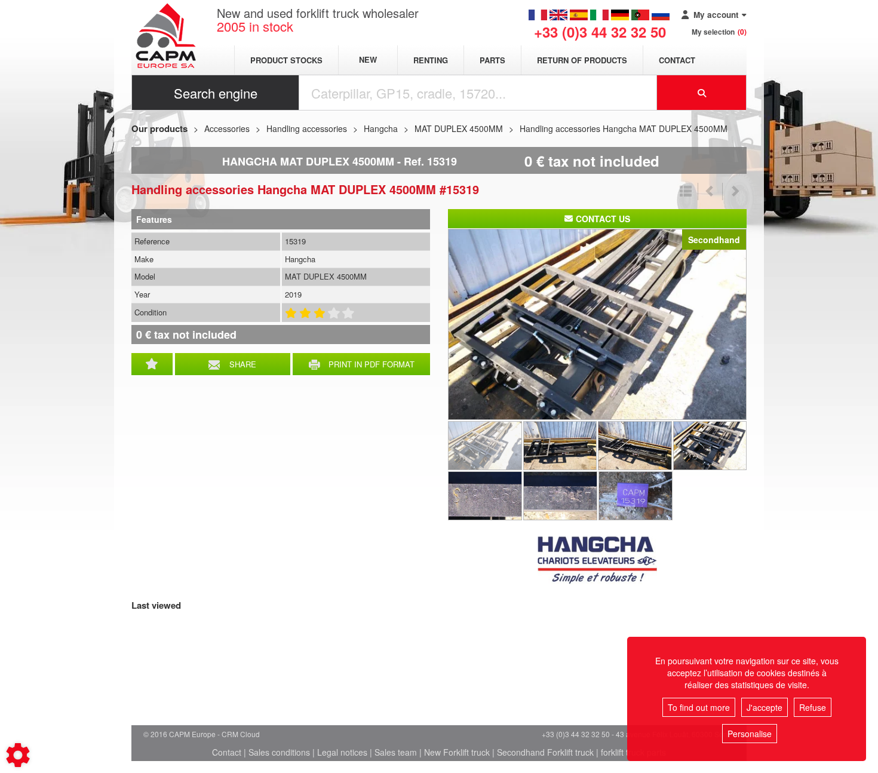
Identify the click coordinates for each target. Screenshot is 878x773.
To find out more (699, 707)
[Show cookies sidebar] (18, 755)
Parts (492, 60)
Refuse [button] (812, 707)
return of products (582, 60)
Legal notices (342, 752)
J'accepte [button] (764, 707)
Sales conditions (279, 752)
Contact (677, 60)
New (368, 60)
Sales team (395, 752)
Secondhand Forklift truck (545, 752)
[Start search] (702, 93)
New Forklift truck (457, 752)
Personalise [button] (749, 734)
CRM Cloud (241, 734)
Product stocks (286, 60)
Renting (430, 60)
